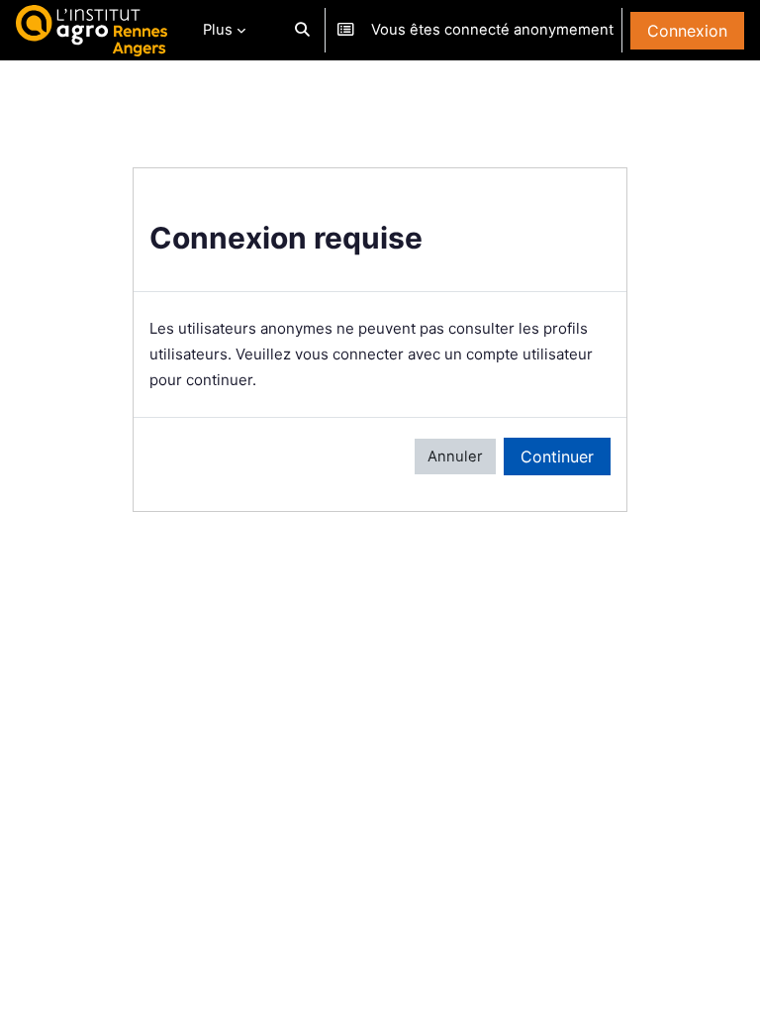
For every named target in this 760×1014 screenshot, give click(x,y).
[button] (302, 30)
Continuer (557, 456)
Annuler (455, 456)
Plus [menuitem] (218, 30)
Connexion (687, 31)
